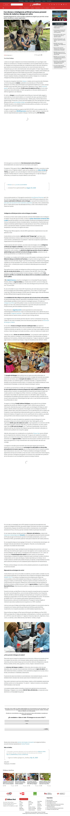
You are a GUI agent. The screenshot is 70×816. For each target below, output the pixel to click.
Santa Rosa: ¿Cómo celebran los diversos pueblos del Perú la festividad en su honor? (60, 62)
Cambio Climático (31, 809)
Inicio (20, 801)
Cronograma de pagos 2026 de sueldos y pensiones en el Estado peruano (59, 26)
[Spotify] (64, 4)
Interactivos (39, 805)
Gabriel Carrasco (11, 280)
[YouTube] (57, 4)
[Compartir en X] (12, 785)
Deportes (30, 804)
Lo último (20, 7)
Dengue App (36, 433)
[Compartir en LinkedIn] (13, 785)
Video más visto (60, 11)
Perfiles (26, 1)
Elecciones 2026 (50, 800)
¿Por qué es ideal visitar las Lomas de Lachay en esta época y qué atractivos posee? (60, 66)
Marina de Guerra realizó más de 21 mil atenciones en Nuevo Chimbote (20, 782)
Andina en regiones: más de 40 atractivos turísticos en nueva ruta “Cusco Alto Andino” (44, 783)
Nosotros (39, 809)
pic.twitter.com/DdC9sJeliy (22, 754)
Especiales (31, 1)
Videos (43, 7)
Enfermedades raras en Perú (52, 801)
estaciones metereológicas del (14, 535)
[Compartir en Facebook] (11, 785)
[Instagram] (59, 4)
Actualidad (26, 8)
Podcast (47, 7)
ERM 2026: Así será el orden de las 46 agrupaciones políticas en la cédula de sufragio (60, 57)
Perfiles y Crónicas (31, 807)
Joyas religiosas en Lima (51, 802)
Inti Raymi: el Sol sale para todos (53, 809)
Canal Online (37, 7)
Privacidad (43, 812)
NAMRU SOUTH (8, 577)
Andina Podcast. (25, 744)
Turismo (43, 1)
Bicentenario (21, 1)
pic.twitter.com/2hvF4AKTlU (21, 184)
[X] (52, 4)
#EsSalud (10, 184)
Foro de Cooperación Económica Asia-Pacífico (55, 804)
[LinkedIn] (54, 4)
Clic (29, 805)
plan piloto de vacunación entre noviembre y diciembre (18, 202)
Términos (39, 812)
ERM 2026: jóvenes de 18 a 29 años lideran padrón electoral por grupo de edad (60, 53)
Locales (20, 807)
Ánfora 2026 (30, 802)
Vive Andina (49, 1)
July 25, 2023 (34, 757)
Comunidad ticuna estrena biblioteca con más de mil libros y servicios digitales (8, 782)
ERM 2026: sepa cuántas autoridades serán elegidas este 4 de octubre (60, 44)
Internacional (21, 809)
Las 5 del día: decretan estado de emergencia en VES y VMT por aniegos (32, 782)
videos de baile (42, 170)
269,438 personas (21, 111)
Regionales (21, 808)
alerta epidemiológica (19, 102)
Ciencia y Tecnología (32, 808)
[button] (4, 779)
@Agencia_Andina (42, 751)
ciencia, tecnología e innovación (26, 742)
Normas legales (38, 1)
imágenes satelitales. (16, 313)
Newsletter (53, 7)
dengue (24, 81)
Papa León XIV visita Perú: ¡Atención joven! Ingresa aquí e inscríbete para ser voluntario (59, 49)
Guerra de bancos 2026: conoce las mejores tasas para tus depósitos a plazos (59, 35)
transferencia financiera (38, 197)
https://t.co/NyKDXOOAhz (12, 754)
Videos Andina (8, 770)
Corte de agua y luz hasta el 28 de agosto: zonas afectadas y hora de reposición (59, 31)
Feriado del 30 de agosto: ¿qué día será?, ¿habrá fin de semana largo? (59, 40)
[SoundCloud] (61, 4)
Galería (32, 7)
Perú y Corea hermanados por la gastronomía (55, 808)
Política (20, 804)
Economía (21, 805)
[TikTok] (66, 4)
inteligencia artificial (9, 303)
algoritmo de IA (17, 310)
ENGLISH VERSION (23, 799)
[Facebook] (49, 4)
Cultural (29, 801)
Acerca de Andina (33, 812)
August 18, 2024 (31, 188)
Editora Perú (27, 812)
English (6, 4)
